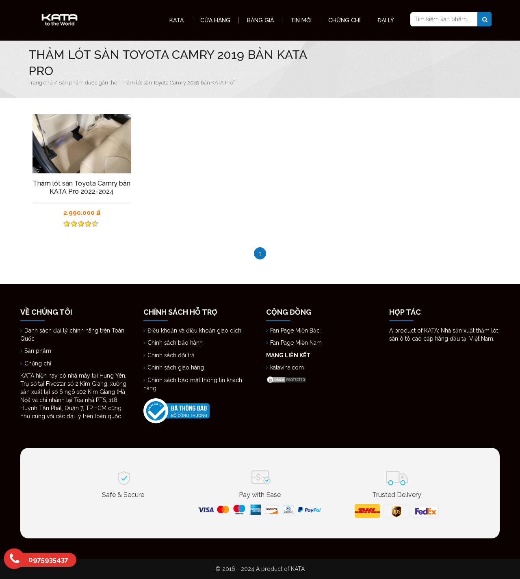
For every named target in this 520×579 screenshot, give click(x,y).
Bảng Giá (260, 20)
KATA (176, 20)
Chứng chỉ (38, 363)
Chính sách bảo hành (175, 342)
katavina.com (287, 367)
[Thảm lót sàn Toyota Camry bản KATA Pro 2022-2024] (81, 143)
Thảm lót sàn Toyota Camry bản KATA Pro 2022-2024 (81, 187)
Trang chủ (40, 83)
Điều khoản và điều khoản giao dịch (194, 330)
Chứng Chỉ (344, 20)
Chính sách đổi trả (171, 355)
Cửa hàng (215, 20)
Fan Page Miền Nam (296, 342)
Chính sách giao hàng (175, 367)
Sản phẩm (37, 351)
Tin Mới (301, 20)
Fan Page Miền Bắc (295, 330)
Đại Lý (385, 20)
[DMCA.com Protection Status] (286, 379)
